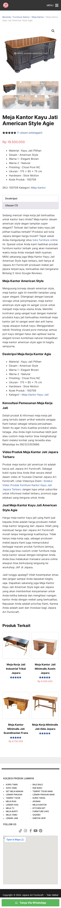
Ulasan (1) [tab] (11, 205)
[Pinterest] (40, 830)
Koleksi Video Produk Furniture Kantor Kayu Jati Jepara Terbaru (27, 485)
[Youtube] (35, 830)
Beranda (6, 17)
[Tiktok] (20, 830)
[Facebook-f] (30, 830)
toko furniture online (45, 240)
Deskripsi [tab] (11, 198)
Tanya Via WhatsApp (32, 902)
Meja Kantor (38, 17)
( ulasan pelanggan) (29, 132)
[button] (53, 31)
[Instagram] (25, 830)
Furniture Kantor (21, 17)
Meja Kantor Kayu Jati (35, 394)
